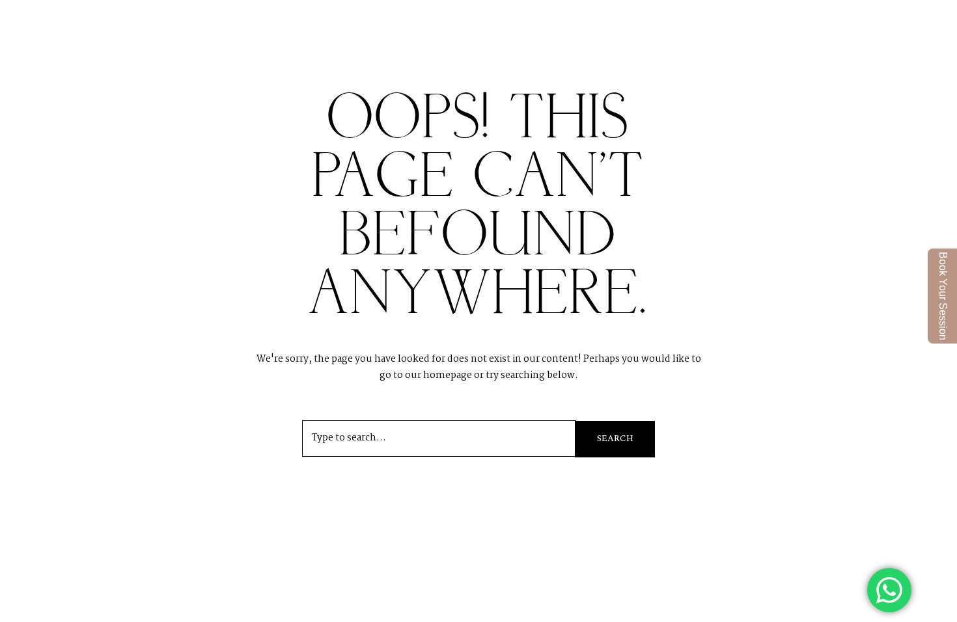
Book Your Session (943, 296)
